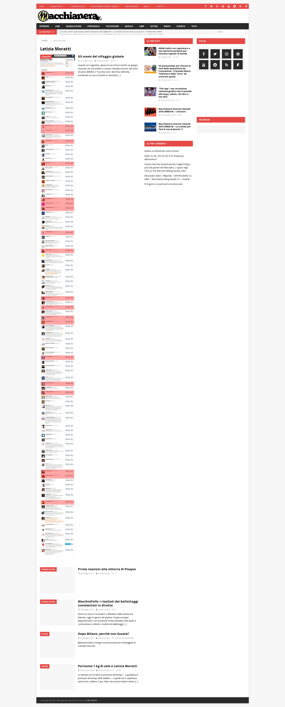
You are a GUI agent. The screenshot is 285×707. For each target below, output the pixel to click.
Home (41, 6)
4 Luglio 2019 (166, 132)
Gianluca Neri (103, 60)
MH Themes (92, 700)
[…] (119, 75)
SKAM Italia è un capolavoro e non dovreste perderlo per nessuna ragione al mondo (174, 51)
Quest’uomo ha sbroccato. (170, 184)
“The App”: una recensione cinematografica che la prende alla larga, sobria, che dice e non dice (175, 92)
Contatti (160, 6)
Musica (129, 26)
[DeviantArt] (246, 6)
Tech (194, 26)
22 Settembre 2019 (168, 115)
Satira (154, 26)
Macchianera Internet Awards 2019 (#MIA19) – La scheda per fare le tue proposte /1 (175, 126)
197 (177, 57)
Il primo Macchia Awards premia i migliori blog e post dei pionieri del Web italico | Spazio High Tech (167, 167)
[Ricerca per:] (230, 31)
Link (57, 26)
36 (120, 670)
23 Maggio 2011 (87, 638)
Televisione (112, 26)
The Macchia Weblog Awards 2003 (169, 170)
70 (114, 60)
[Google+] (240, 6)
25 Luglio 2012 (86, 60)
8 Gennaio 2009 (87, 670)
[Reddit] (234, 6)
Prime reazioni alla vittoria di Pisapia (107, 569)
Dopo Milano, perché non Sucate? (103, 634)
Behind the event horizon (167, 151)
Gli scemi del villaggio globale (101, 56)
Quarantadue (56, 6)
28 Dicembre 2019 (168, 100)
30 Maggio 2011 (87, 573)
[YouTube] (228, 6)
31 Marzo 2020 (166, 80)
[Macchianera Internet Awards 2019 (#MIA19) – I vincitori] (150, 112)
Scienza (180, 26)
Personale (93, 26)
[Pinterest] (223, 6)
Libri (141, 26)
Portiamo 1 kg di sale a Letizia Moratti (107, 666)
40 (181, 115)
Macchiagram (132, 6)
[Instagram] (217, 6)
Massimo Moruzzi (106, 670)
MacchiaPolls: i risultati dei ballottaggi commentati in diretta (108, 603)
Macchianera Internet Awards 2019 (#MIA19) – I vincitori (174, 110)
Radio (146, 6)
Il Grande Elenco (77, 6)
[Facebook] (205, 6)
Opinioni (44, 26)
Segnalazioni (73, 26)
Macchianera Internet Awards (104, 6)
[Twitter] (211, 6)
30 (176, 132)
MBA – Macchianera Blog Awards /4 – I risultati (167, 179)
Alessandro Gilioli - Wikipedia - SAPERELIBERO (166, 175)
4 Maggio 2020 (166, 57)
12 (177, 80)
